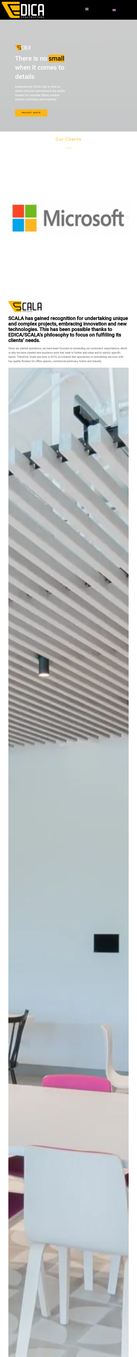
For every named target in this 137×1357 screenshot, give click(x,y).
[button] (87, 9)
